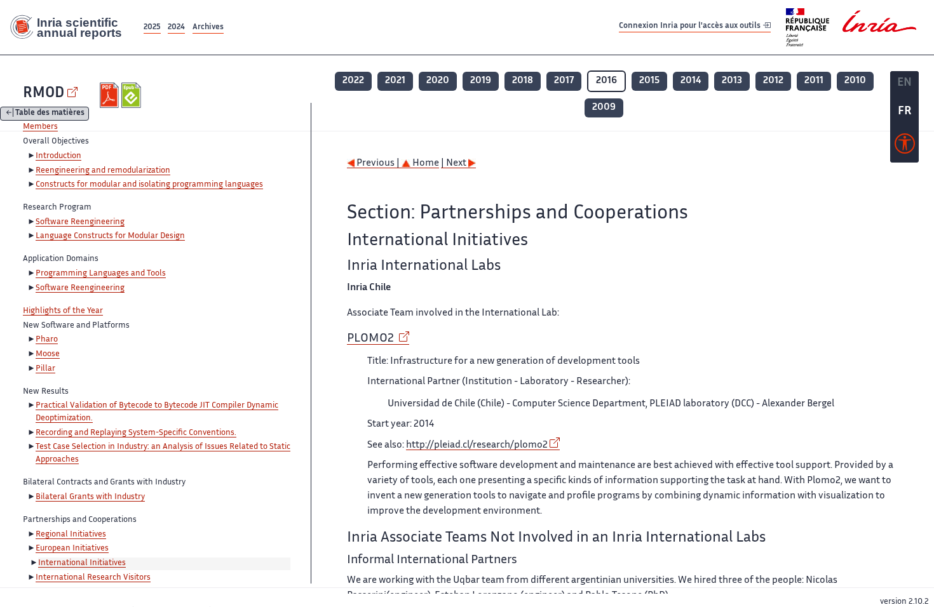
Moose (48, 354)
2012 (773, 81)
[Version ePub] (132, 95)
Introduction (58, 156)
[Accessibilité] (905, 147)
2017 (564, 81)
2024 (176, 27)
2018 (522, 81)
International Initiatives (82, 563)
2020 (437, 81)
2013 (732, 81)
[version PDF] (111, 95)
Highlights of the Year (63, 311)
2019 (480, 81)
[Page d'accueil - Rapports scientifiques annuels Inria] (70, 27)
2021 (395, 81)
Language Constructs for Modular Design (110, 236)
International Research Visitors (93, 578)
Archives (208, 27)
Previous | (378, 163)
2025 (152, 27)
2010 (855, 81)
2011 (813, 81)
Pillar (45, 369)
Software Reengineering (80, 222)
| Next (454, 163)
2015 (649, 81)
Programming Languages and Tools (101, 273)
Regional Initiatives (71, 534)
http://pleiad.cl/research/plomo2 (477, 445)
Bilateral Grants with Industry (90, 497)
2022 (353, 81)
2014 (690, 81)
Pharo (47, 340)
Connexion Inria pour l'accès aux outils (690, 26)
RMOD (43, 93)
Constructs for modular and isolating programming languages (149, 185)
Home (424, 163)
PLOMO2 (371, 338)
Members (40, 127)
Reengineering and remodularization (103, 171)
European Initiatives (72, 548)
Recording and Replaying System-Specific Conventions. (136, 433)
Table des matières (50, 113)
